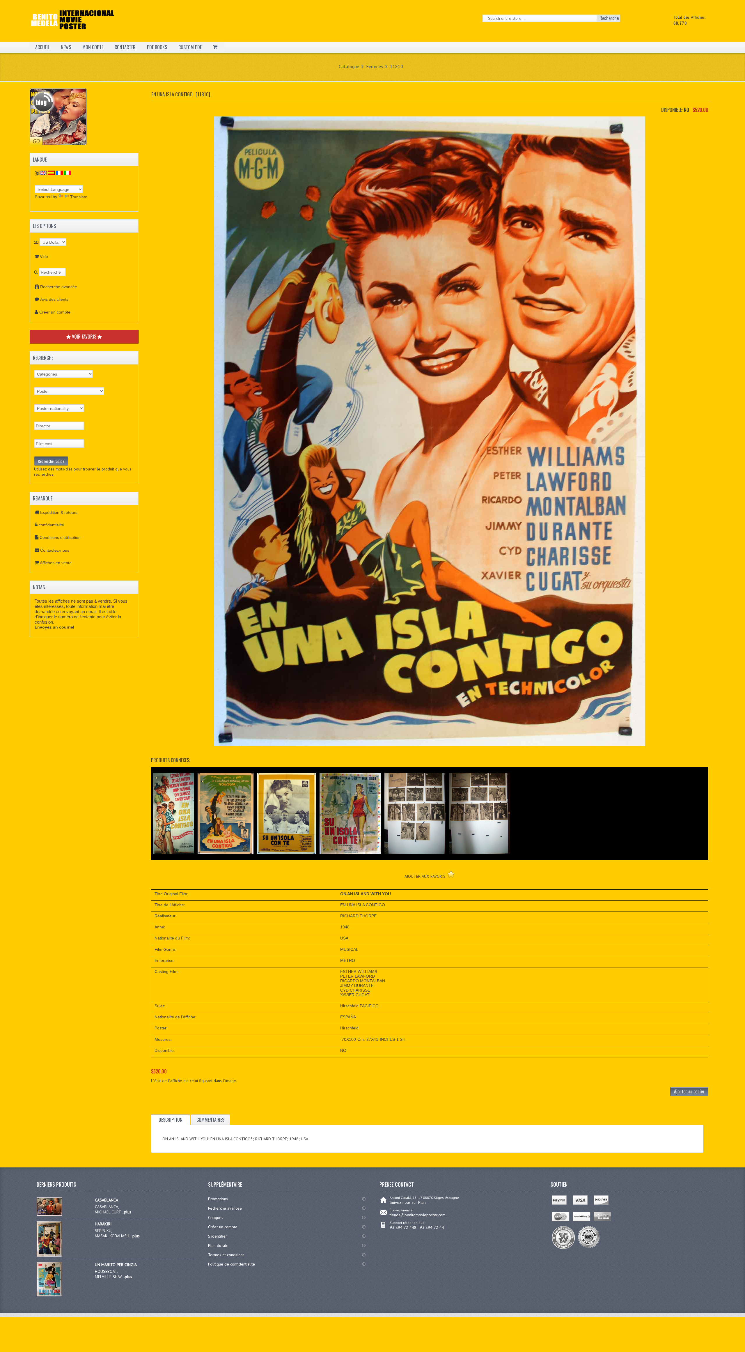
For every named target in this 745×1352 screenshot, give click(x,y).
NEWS (66, 47)
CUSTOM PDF (190, 47)
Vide (44, 256)
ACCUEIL (42, 47)
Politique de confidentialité (231, 1264)
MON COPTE (92, 47)
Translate (78, 196)
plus (127, 1212)
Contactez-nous (54, 550)
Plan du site (218, 1245)
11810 (396, 66)
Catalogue (349, 66)
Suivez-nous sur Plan (408, 1202)
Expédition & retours (58, 512)
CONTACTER (125, 47)
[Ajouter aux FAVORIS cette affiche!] (451, 874)
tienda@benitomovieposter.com (418, 1214)
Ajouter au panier (689, 1091)
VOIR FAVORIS (84, 336)
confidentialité (51, 525)
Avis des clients (54, 299)
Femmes (374, 66)
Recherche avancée (58, 286)
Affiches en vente (56, 562)
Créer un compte (54, 312)
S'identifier (217, 1236)
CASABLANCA (106, 1200)
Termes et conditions (226, 1254)
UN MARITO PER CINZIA (116, 1264)
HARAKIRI (103, 1224)
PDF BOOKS (157, 47)
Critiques (215, 1217)
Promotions (218, 1198)
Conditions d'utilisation (60, 537)
